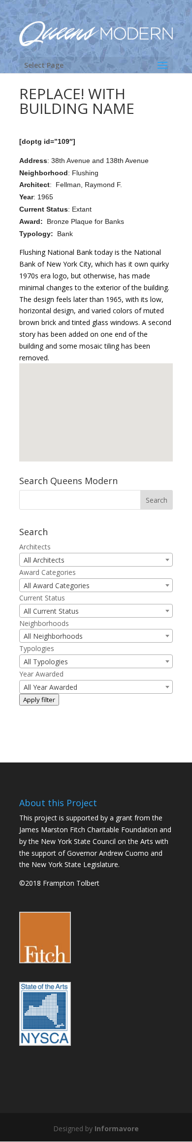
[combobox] (96, 560)
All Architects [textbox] (44, 560)
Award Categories (47, 572)
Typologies (36, 648)
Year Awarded (41, 674)
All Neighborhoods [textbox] (53, 636)
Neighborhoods (44, 623)
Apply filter (39, 699)
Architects (35, 546)
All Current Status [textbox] (51, 611)
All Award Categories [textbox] (57, 585)
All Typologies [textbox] (46, 661)
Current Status (42, 597)
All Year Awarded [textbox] (50, 687)
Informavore (117, 1128)
